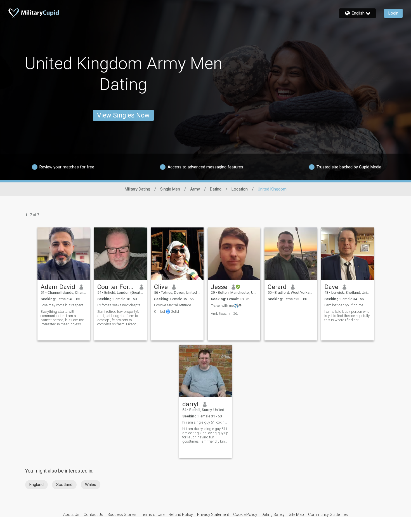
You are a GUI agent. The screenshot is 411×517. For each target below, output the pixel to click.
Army (195, 189)
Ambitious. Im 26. (224, 313)
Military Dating (137, 189)
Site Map (296, 514)
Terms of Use (152, 514)
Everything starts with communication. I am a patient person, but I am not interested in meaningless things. (62, 317)
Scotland (64, 484)
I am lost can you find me (343, 305)
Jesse (219, 286)
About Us (71, 514)
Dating (215, 189)
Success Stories (121, 514)
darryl (190, 404)
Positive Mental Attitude (172, 305)
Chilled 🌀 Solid (166, 311)
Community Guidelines (328, 514)
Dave (331, 286)
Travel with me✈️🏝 (226, 306)
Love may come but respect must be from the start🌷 (64, 305)
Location (240, 189)
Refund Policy (181, 514)
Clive (161, 286)
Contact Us (93, 514)
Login (393, 13)
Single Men (170, 189)
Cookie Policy (245, 514)
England (36, 484)
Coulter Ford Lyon (116, 286)
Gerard (277, 286)
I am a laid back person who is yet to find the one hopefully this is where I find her (347, 315)
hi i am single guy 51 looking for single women (205, 422)
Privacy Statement (213, 514)
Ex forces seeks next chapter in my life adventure (120, 305)
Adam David (58, 286)
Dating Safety (273, 514)
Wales (90, 484)
